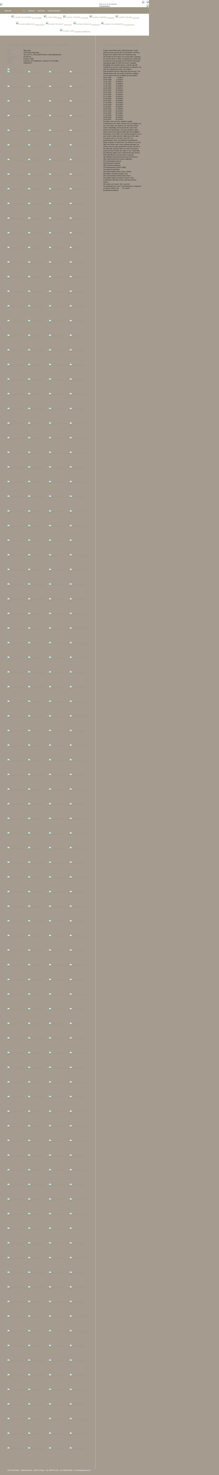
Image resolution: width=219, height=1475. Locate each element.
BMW (60, 18)
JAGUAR (135, 18)
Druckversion (18, 69)
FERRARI (110, 18)
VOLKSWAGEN (128, 25)
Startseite (7, 11)
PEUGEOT (68, 25)
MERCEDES (39, 25)
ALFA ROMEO (37, 18)
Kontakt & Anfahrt (54, 11)
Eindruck (31, 11)
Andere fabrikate (82, 32)
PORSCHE (96, 25)
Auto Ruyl (41, 11)
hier (120, 188)
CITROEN (84, 18)
